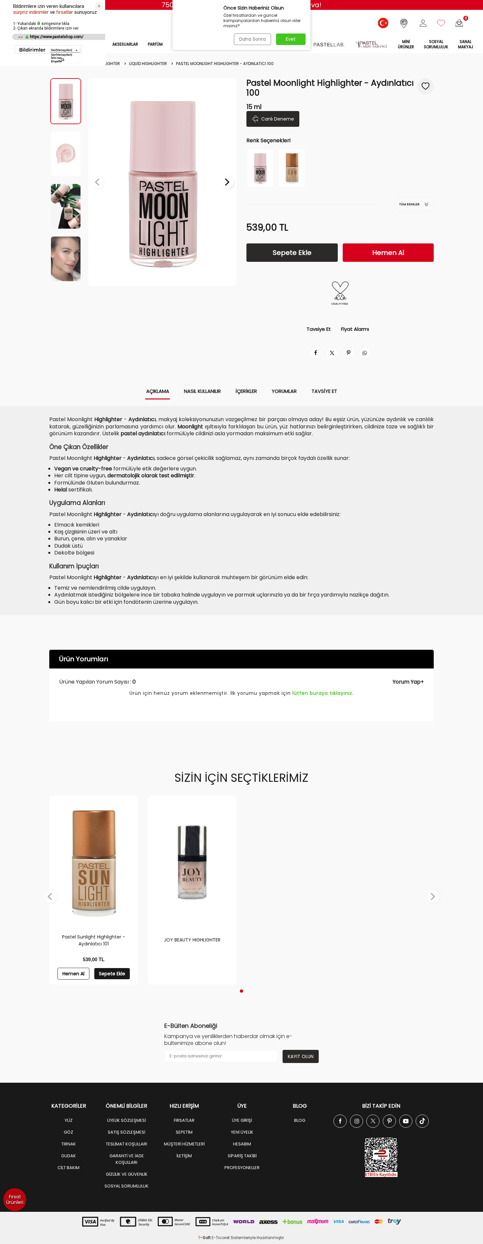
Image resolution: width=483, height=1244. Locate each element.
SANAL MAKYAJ (465, 44)
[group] (162, 182)
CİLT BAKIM (69, 1168)
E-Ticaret (221, 1237)
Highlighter (107, 64)
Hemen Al (388, 252)
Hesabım (242, 1144)
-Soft (205, 1237)
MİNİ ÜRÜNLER (406, 44)
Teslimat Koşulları (126, 1144)
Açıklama (157, 391)
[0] (459, 23)
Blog (299, 1120)
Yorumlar (284, 391)
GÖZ (68, 1132)
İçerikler (246, 391)
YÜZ (69, 1120)
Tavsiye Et (319, 329)
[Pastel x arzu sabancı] (371, 44)
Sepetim (184, 1132)
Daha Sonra (252, 39)
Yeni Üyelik (242, 1132)
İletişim (184, 1156)
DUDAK (68, 1156)
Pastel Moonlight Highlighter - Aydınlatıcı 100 (225, 64)
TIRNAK (68, 1144)
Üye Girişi (242, 1120)
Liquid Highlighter (148, 64)
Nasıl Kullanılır (202, 391)
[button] (97, 182)
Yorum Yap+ (408, 681)
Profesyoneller (242, 1168)
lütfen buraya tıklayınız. (323, 693)
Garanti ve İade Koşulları (126, 1159)
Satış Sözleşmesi (126, 1132)
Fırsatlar (184, 1120)
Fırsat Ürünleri (14, 1199)
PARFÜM (155, 44)
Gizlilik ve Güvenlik (127, 1174)
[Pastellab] (329, 44)
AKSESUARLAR (125, 44)
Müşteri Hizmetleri (184, 1144)
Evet (291, 39)
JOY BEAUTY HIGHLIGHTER (192, 940)
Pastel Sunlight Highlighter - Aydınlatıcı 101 (93, 940)
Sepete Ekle (292, 252)
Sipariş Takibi (242, 1156)
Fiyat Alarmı (355, 329)
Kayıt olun (300, 1056)
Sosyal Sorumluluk (436, 44)
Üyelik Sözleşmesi (126, 1120)
